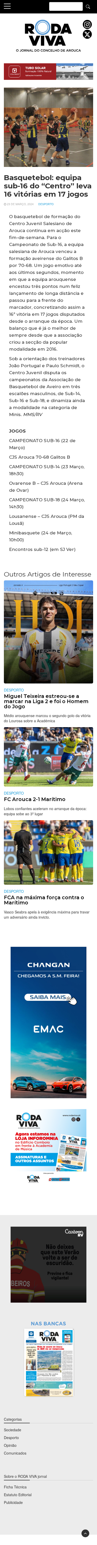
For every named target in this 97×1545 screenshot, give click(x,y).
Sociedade (12, 1429)
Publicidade (13, 1502)
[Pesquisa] (88, 6)
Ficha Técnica (15, 1486)
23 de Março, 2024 (20, 204)
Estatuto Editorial (18, 1494)
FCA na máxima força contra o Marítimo (44, 900)
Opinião (10, 1445)
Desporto (46, 204)
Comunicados (15, 1453)
